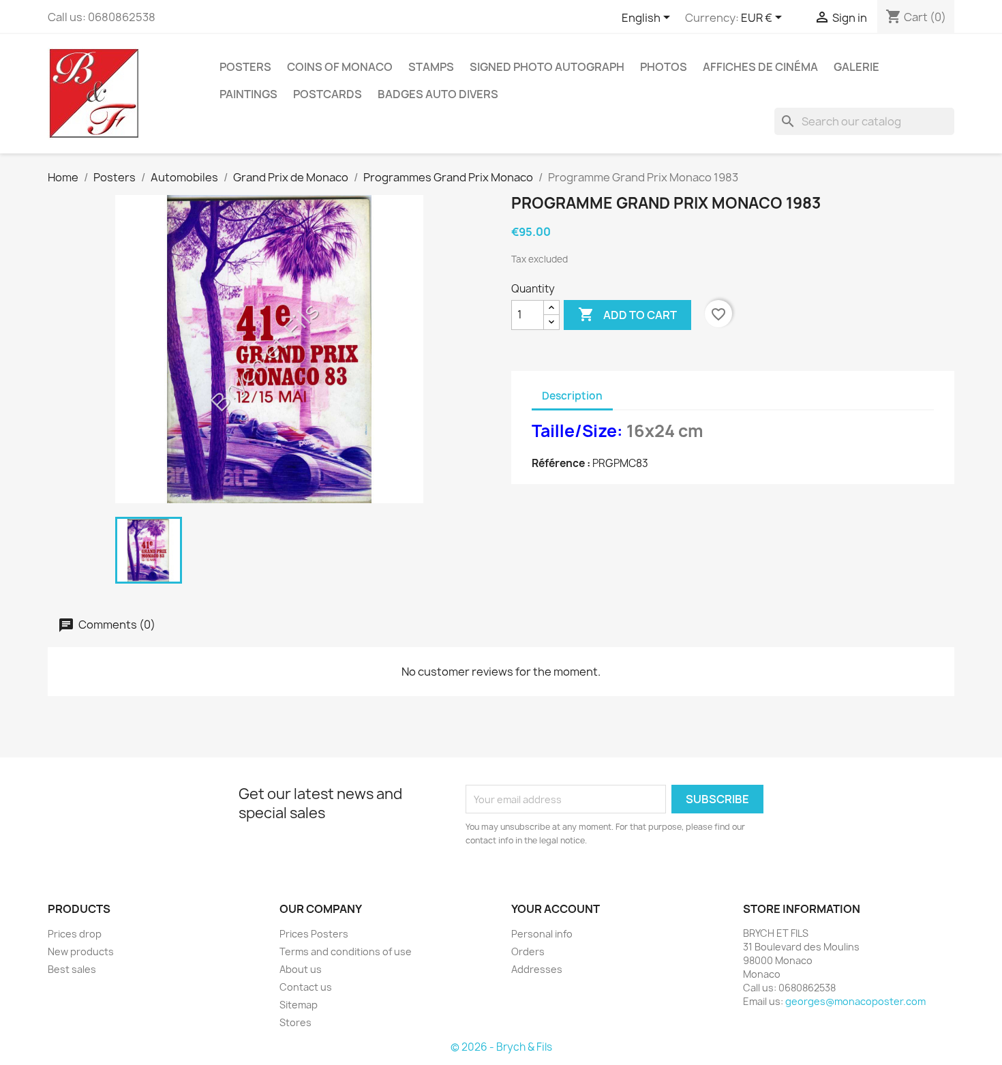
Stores (295, 1022)
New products (81, 951)
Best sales (72, 969)
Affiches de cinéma (760, 66)
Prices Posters (313, 933)
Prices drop (75, 933)
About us (300, 969)
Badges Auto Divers (438, 94)
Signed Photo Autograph (547, 66)
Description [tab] (572, 396)
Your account (555, 908)
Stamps (431, 66)
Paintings (248, 94)
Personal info (542, 933)
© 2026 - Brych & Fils (501, 1047)
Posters (245, 66)
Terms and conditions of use (345, 951)
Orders (528, 951)
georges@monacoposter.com (855, 1001)
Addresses (536, 969)
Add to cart (627, 314)
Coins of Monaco (340, 66)
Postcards (327, 94)
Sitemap (298, 1004)
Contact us (305, 986)
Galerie (856, 66)
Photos (663, 66)
